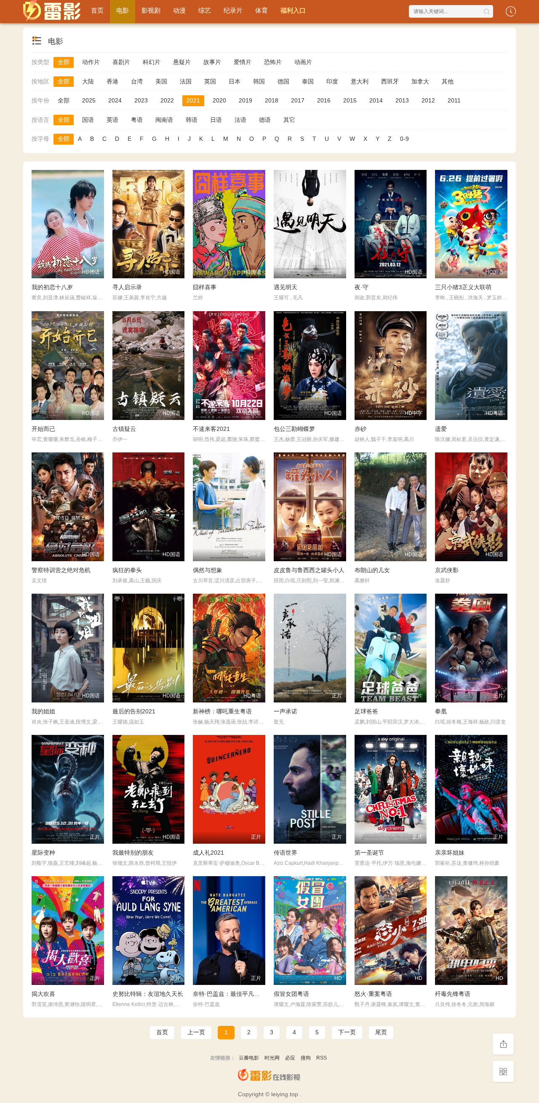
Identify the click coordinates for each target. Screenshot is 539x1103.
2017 (297, 100)
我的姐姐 (43, 711)
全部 (63, 62)
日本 (234, 81)
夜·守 (361, 287)
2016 (324, 100)
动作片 (91, 62)
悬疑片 (182, 62)
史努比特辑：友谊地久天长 (147, 993)
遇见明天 (285, 287)
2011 (454, 100)
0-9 (404, 138)
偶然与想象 (207, 570)
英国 (210, 81)
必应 (290, 1058)
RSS (321, 1058)
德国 (283, 81)
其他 (448, 81)
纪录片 (233, 10)
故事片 (212, 62)
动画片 (303, 62)
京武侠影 (447, 570)
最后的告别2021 (133, 711)
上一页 (196, 1032)
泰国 (308, 81)
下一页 (347, 1032)
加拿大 (420, 81)
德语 (265, 119)
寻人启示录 (127, 287)
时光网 (272, 1058)
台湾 (137, 81)
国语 (88, 119)
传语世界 (285, 852)
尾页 (381, 1032)
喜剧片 (121, 62)
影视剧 (150, 10)
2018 (271, 100)
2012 (428, 100)
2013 (402, 100)
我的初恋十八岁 (52, 287)
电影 (122, 10)
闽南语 (164, 119)
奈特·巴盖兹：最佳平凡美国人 (232, 993)
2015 (350, 100)
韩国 (259, 81)
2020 (219, 100)
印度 (332, 81)
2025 (89, 100)
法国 (186, 81)
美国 (161, 81)
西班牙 (390, 81)
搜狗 (306, 1058)
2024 (115, 100)
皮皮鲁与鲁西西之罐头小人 (309, 570)
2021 (193, 100)
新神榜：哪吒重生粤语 (222, 711)
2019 (245, 100)
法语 (240, 119)
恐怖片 (273, 62)
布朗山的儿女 (372, 570)
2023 (141, 100)
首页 (97, 10)
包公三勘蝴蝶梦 (294, 428)
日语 (216, 119)
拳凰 (441, 711)
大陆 (88, 81)
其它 (289, 119)
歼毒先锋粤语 (452, 993)
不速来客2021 (211, 428)
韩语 (191, 119)
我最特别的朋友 (133, 852)
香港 (112, 81)
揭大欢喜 (43, 993)
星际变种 (43, 852)
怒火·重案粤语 (373, 993)
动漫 (179, 10)
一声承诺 (285, 711)
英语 (112, 119)
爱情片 (242, 62)
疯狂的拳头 (127, 570)
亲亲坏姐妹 (449, 852)
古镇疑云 (124, 428)
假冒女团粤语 (291, 993)
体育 (261, 10)
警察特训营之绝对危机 (61, 570)
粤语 (137, 119)
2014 (376, 100)
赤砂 (360, 428)
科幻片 (151, 62)
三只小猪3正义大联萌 (463, 287)
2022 (167, 100)
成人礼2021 (208, 852)
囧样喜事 (204, 287)
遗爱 (441, 428)
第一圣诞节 (369, 852)
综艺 (204, 10)
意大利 (359, 81)
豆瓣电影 (249, 1058)
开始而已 (43, 428)
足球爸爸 (366, 711)
